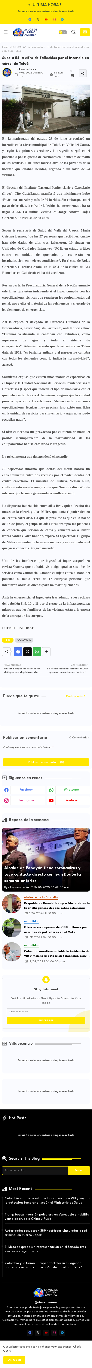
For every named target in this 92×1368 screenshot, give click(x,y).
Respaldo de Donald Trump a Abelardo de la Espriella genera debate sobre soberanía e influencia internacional (57, 906)
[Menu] (6, 32)
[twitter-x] (38, 19)
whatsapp (71, 789)
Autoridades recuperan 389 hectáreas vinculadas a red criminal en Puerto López (46, 1233)
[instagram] (54, 19)
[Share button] (46, 651)
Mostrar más (74, 696)
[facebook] (30, 19)
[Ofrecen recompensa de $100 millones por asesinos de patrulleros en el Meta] (11, 927)
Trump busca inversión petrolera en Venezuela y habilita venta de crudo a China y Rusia (47, 1217)
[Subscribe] (85, 32)
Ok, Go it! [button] (14, 1360)
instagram (26, 800)
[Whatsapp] (37, 651)
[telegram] (62, 19)
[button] (63, 32)
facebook (26, 789)
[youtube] (46, 19)
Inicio (5, 47)
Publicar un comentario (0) (46, 762)
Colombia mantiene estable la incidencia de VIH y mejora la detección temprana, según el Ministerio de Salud (56, 954)
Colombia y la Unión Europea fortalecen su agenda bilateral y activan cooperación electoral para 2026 (43, 1265)
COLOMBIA (18, 47)
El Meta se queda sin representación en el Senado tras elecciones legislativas (45, 1249)
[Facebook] (18, 651)
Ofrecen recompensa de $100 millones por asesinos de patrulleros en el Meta (55, 930)
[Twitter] (27, 651)
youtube (71, 800)
